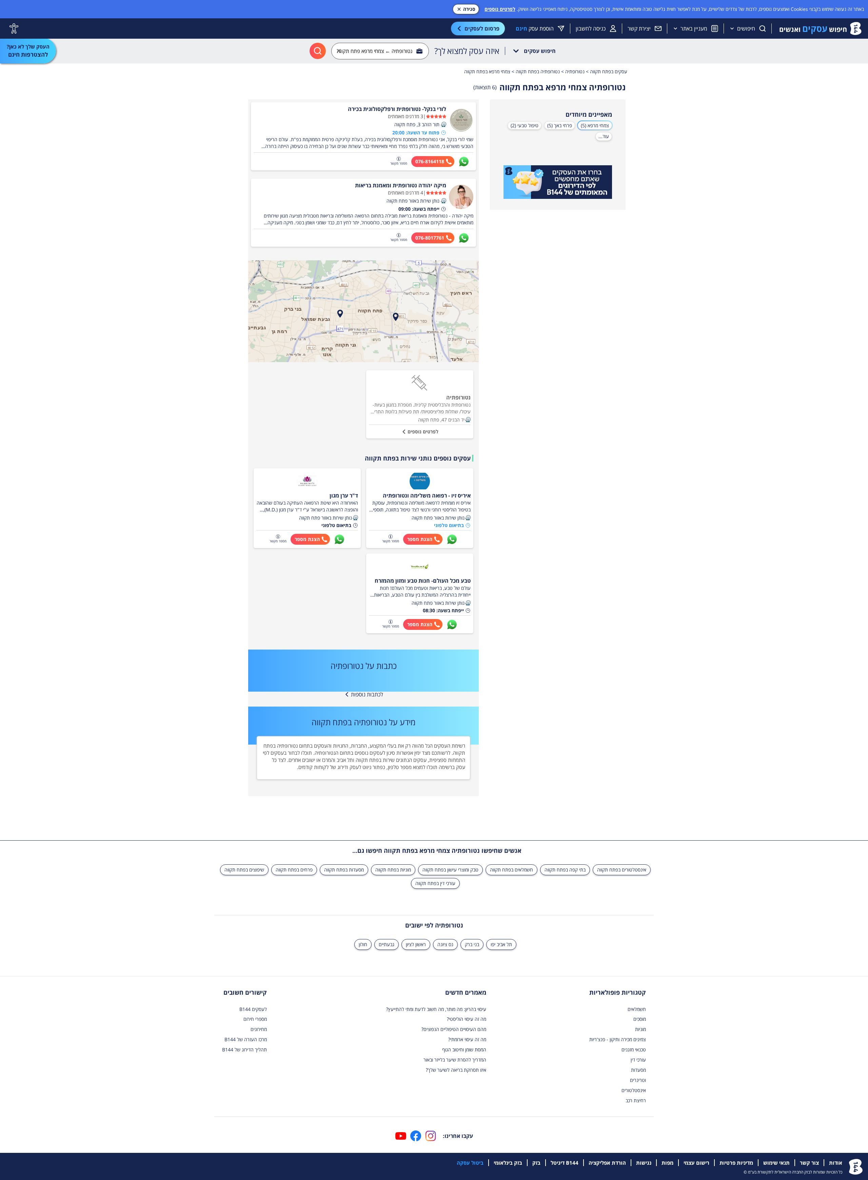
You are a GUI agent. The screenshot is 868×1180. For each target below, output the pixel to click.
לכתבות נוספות (367, 694)
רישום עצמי (696, 1162)
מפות (667, 1162)
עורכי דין (638, 1059)
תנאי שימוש (776, 1162)
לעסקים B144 (253, 1009)
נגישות (643, 1162)
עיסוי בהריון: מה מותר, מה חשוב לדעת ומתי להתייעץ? (436, 1009)
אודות (835, 1162)
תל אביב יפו (501, 944)
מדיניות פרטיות (736, 1162)
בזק (536, 1162)
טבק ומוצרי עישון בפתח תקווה (450, 869)
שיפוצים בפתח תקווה (244, 869)
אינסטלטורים (634, 1090)
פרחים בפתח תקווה (294, 869)
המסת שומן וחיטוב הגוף (464, 1049)
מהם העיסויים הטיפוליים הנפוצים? (453, 1029)
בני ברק (472, 944)
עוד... (603, 136)
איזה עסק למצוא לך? (466, 50)
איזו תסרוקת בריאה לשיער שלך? (456, 1070)
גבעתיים (386, 944)
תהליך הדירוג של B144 (244, 1049)
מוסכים (639, 1019)
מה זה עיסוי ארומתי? (467, 1039)
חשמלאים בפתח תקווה (511, 869)
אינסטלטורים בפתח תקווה (621, 869)
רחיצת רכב (636, 1100)
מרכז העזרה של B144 (245, 1039)
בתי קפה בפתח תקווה (565, 869)
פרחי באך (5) (559, 125)
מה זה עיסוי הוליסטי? (466, 1019)
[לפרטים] (558, 182)
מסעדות (638, 1070)
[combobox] (380, 51)
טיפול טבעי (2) (524, 125)
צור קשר (809, 1162)
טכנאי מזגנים (634, 1049)
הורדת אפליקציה (607, 1162)
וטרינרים (638, 1080)
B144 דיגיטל (564, 1162)
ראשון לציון (416, 944)
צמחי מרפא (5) (595, 125)
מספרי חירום (255, 1019)
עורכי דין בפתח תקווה (435, 883)
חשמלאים (637, 1009)
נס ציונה (445, 944)
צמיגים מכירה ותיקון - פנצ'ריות (617, 1039)
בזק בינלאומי (508, 1162)
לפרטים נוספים (500, 9)
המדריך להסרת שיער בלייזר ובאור (454, 1059)
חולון (363, 944)
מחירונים (259, 1029)
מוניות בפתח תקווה (393, 869)
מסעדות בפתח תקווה (344, 869)
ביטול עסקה (470, 1162)
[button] (443, 124)
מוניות (640, 1029)
